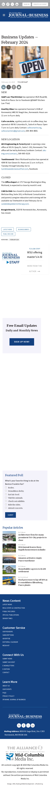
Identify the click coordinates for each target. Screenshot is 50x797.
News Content (12, 600)
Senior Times (7, 618)
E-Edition (6, 669)
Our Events (7, 689)
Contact (6, 672)
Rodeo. (11, 488)
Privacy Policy (8, 696)
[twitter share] (8, 87)
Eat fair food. (13, 494)
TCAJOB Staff (22, 82)
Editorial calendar (10, 642)
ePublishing (39, 784)
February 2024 (14, 240)
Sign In (26, 4)
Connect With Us (13, 655)
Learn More (10, 682)
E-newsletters (8, 666)
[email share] (19, 87)
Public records (9, 611)
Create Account (40, 4)
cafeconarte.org (34, 127)
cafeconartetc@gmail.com (13, 131)
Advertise (6, 638)
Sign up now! (22, 342)
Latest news (7, 604)
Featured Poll (14, 475)
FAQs (4, 693)
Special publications (11, 615)
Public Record (8, 234)
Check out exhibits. (16, 501)
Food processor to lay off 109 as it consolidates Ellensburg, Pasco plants (32, 582)
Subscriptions (8, 635)
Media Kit (6, 645)
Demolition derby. (16, 491)
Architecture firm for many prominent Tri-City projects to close (32, 537)
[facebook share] (14, 87)
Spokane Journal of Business (14, 699)
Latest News (7, 229)
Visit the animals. (15, 498)
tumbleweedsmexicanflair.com (14, 169)
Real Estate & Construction (14, 608)
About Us (6, 686)
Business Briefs (23, 229)
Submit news (7, 659)
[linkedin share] (3, 87)
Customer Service (14, 628)
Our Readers (8, 631)
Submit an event (9, 662)
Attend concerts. (15, 508)
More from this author (34, 268)
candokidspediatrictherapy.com (15, 204)
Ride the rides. (14, 505)
